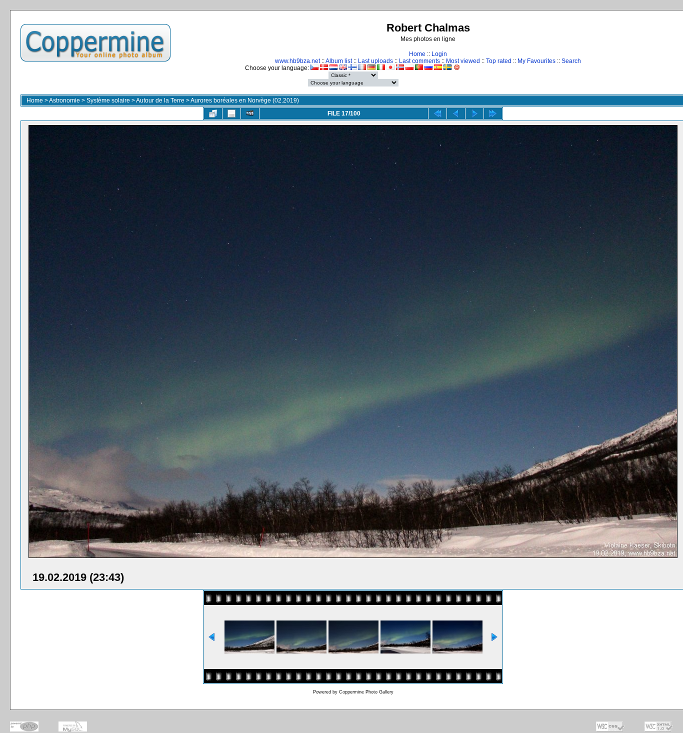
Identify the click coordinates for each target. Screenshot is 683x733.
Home (417, 54)
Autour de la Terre (160, 100)
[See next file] (475, 113)
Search (571, 61)
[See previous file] (456, 113)
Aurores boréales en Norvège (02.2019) (244, 100)
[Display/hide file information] (231, 113)
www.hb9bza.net (297, 61)
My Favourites (537, 61)
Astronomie (64, 100)
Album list (339, 61)
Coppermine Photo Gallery (366, 692)
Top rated (499, 61)
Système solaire (108, 100)
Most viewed (463, 61)
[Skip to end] (493, 113)
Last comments (419, 61)
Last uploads (375, 61)
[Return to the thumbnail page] (213, 113)
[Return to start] (437, 113)
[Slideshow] (250, 113)
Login (439, 54)
